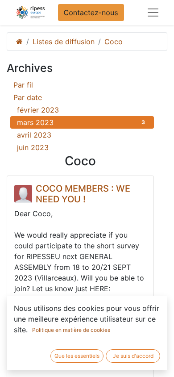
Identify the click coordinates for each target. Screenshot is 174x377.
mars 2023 (81, 122)
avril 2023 (81, 134)
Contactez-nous (91, 12)
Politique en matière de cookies (71, 330)
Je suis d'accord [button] (133, 355)
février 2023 (81, 109)
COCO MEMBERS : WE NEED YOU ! (83, 194)
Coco (113, 41)
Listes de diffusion (64, 41)
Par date (27, 97)
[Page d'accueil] (19, 41)
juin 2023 (81, 147)
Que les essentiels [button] (76, 355)
